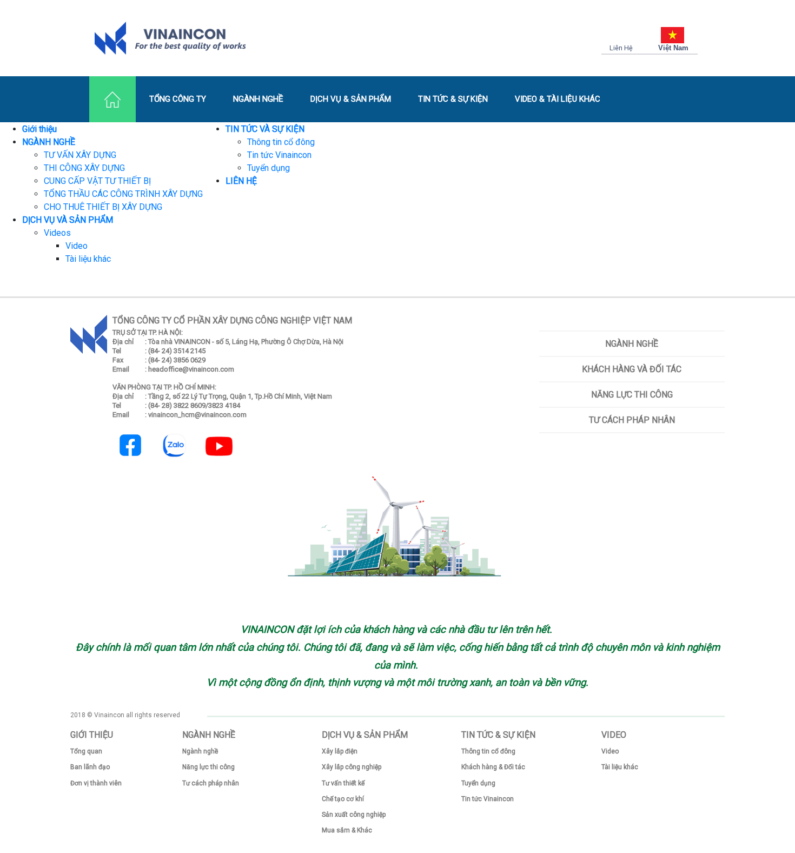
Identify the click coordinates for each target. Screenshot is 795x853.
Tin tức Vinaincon (279, 155)
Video (76, 246)
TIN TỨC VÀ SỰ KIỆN (265, 129)
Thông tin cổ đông (281, 142)
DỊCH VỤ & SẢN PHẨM (350, 99)
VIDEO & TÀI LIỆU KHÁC (557, 99)
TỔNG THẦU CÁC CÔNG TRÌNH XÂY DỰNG (123, 194)
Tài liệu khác (88, 259)
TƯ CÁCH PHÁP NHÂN (632, 420)
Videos (57, 233)
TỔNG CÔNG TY (177, 99)
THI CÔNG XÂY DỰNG (84, 168)
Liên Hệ (621, 48)
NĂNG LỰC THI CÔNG (632, 394)
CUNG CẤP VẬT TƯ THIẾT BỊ (97, 181)
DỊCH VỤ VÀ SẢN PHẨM (67, 220)
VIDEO (613, 735)
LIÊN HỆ (241, 181)
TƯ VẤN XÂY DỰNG (80, 155)
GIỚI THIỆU (91, 735)
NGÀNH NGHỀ (258, 99)
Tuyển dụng (268, 168)
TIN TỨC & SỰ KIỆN (453, 99)
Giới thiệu (39, 129)
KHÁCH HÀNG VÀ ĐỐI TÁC (631, 369)
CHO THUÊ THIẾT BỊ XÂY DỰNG (103, 207)
